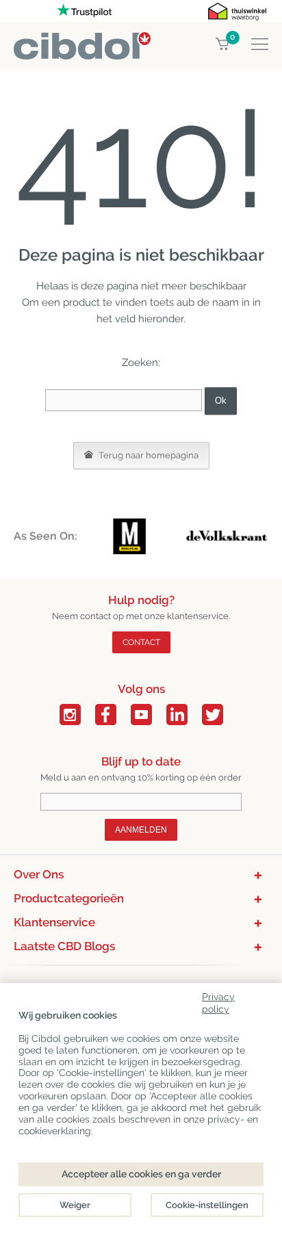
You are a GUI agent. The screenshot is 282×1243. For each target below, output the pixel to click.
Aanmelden (141, 830)
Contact (141, 642)
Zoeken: (141, 362)
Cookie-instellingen (207, 1205)
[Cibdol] (82, 40)
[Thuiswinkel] (237, 11)
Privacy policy (218, 1000)
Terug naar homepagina (147, 455)
